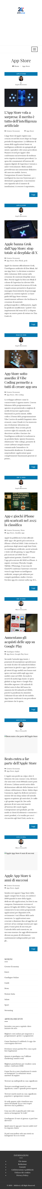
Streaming (8, 1010)
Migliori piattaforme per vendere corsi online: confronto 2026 (20, 1065)
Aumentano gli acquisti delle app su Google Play (19, 641)
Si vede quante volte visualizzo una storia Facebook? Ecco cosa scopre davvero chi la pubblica (18, 1103)
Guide (6, 983)
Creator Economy (13, 131)
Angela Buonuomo (21, 84)
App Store (30, 131)
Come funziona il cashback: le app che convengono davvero (20, 1042)
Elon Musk (19, 261)
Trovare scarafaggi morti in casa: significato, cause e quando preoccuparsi (20, 1087)
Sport (6, 1005)
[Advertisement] (21, 29)
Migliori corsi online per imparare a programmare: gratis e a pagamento (19, 1035)
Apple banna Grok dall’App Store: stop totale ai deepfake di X (20, 248)
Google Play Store (21, 654)
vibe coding (19, 395)
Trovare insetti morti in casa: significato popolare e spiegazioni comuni (20, 1095)
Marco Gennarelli (21, 609)
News (23, 530)
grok (25, 261)
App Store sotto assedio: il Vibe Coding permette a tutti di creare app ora (20, 380)
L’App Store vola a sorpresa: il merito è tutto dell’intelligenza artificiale (20, 119)
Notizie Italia (9, 994)
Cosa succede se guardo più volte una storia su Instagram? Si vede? (19, 1112)
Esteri (6, 972)
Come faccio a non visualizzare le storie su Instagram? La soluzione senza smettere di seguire (20, 1073)
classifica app (19, 533)
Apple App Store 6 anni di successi (17, 877)
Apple (17, 771)
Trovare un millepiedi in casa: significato (20, 1081)
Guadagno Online (13, 652)
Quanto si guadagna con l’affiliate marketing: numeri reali (17, 1057)
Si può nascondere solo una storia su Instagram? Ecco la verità (19, 1135)
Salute (6, 999)
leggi (33, 195)
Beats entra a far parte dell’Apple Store (20, 760)
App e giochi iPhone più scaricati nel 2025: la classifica (20, 520)
